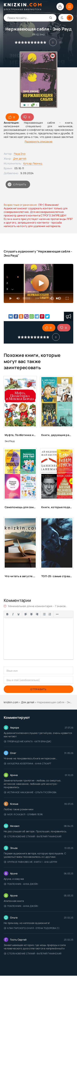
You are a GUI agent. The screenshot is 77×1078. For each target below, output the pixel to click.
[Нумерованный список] (50, 614)
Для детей (19, 158)
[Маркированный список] (44, 614)
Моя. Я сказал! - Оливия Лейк (25, 814)
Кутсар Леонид (32, 163)
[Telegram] (37, 316)
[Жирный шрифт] (7, 614)
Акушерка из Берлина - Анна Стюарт (29, 763)
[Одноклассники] (21, 316)
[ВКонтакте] (10, 316)
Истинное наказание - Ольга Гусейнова (31, 792)
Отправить (38, 689)
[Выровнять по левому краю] (26, 614)
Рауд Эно (19, 153)
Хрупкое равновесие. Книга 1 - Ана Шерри (32, 861)
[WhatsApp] (31, 316)
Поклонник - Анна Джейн (22, 884)
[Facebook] (16, 316)
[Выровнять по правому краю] (37, 614)
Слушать (19, 184)
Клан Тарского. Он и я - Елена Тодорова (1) (33, 928)
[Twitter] (47, 316)
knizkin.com (11, 702)
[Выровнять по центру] (31, 614)
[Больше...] (57, 614)
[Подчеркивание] (18, 614)
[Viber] (26, 316)
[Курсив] (13, 614)
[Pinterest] (42, 316)
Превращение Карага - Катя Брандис (29, 741)
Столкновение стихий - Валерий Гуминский (34, 836)
